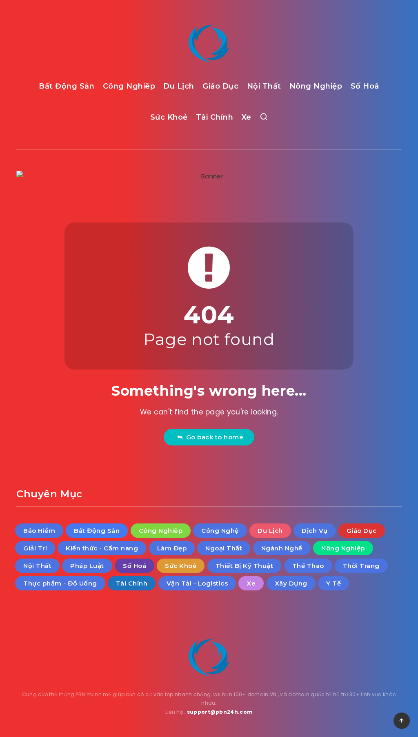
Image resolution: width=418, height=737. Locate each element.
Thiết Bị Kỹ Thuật (244, 566)
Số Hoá (365, 86)
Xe (246, 117)
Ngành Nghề (281, 548)
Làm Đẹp (172, 548)
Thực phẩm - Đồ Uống (60, 583)
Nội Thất (264, 86)
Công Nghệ (220, 530)
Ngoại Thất (223, 548)
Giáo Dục (220, 86)
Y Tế (333, 583)
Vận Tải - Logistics (197, 583)
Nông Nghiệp (315, 86)
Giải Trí (35, 548)
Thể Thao (308, 566)
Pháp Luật (87, 566)
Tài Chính (214, 117)
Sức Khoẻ (169, 117)
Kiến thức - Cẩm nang (102, 548)
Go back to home (213, 437)
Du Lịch (178, 86)
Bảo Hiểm (39, 530)
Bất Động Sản (66, 86)
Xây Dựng (291, 583)
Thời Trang (361, 566)
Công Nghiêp (129, 86)
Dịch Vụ (315, 530)
